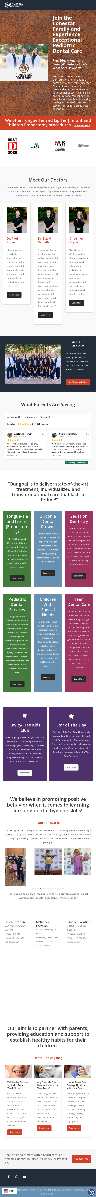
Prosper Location (78, 922)
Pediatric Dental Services (17, 604)
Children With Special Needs (48, 607)
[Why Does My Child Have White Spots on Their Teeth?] (48, 1071)
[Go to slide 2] (35, 888)
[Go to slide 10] (55, 888)
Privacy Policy (78, 1189)
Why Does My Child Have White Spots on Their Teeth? (47, 1085)
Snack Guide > (70, 897)
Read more (15, 1132)
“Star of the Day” (54, 834)
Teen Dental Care (79, 601)
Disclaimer (66, 1189)
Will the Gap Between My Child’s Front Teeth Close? (18, 1085)
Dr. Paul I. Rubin (13, 240)
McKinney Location (42, 924)
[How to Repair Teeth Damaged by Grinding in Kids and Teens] (77, 1071)
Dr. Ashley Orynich (76, 240)
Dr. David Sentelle (44, 240)
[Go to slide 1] (33, 888)
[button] (89, 5)
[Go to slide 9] (53, 888)
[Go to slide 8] (50, 888)
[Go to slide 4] (40, 888)
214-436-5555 (49, 941)
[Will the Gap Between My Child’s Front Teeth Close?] (18, 1071)
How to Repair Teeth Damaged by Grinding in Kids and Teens (78, 1085)
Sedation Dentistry (79, 518)
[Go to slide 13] (63, 888)
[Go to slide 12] (60, 888)
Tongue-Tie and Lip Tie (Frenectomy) (17, 523)
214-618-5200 (18, 938)
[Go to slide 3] (38, 888)
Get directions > (12, 942)
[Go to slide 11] (58, 888)
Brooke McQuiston (67, 434)
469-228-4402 (80, 938)
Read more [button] (12, 456)
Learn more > (82, 125)
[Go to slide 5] (43, 888)
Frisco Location (15, 922)
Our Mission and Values (78, 382)
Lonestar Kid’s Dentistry (32, 1189)
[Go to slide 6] (45, 888)
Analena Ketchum (23, 434)
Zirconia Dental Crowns (48, 521)
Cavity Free (27, 834)
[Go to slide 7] (48, 888)
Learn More (14, 295)
